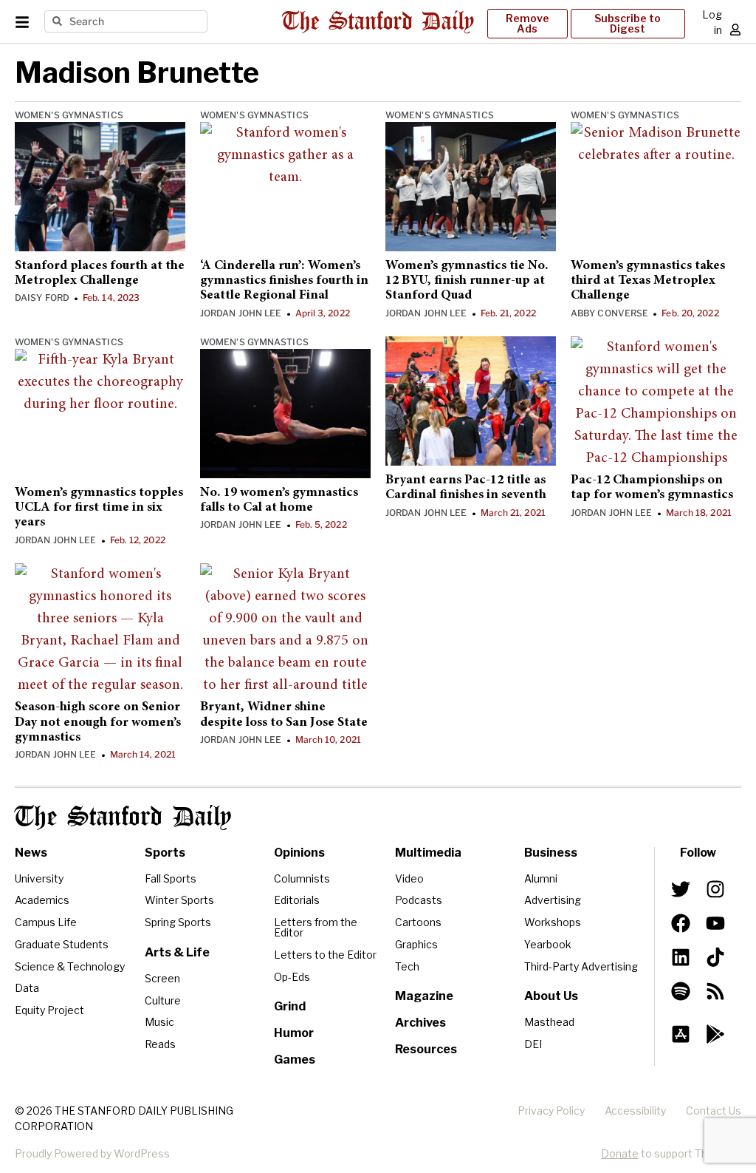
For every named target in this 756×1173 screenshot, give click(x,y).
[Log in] (735, 29)
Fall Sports (170, 878)
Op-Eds (292, 976)
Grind (290, 1006)
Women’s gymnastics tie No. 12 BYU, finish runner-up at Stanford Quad (467, 281)
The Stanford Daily (123, 817)
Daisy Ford (42, 297)
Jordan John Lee (241, 313)
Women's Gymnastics (69, 114)
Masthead (549, 1022)
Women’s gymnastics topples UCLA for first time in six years (99, 508)
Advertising (552, 900)
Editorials (297, 900)
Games (294, 1060)
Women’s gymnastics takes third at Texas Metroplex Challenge (648, 281)
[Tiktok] (714, 957)
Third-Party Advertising (581, 966)
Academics (42, 900)
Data (27, 988)
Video (409, 878)
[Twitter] (680, 889)
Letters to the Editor (325, 954)
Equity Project (49, 1010)
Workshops (552, 922)
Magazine (424, 996)
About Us (551, 996)
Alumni (540, 878)
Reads (160, 1044)
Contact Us (713, 1110)
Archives (420, 1023)
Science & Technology (70, 966)
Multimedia (428, 853)
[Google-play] (714, 1034)
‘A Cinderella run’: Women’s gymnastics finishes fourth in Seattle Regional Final (284, 281)
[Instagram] (714, 889)
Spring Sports (178, 922)
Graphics (416, 944)
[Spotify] (680, 991)
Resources (426, 1049)
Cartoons (418, 922)
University (39, 878)
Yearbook (547, 944)
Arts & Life (177, 952)
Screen (162, 978)
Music (159, 1022)
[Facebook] (680, 923)
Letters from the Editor (315, 927)
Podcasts (418, 900)
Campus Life (46, 922)
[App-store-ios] (680, 1034)
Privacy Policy (551, 1110)
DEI (533, 1044)
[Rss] (714, 991)
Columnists (302, 878)
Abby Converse (609, 313)
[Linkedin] (680, 957)
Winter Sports (179, 900)
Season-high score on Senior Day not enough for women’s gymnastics (98, 722)
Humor (294, 1033)
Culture (163, 1000)
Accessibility (635, 1110)
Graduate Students (62, 944)
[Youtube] (714, 923)
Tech (407, 966)
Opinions (299, 853)
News (31, 853)
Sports (165, 853)
